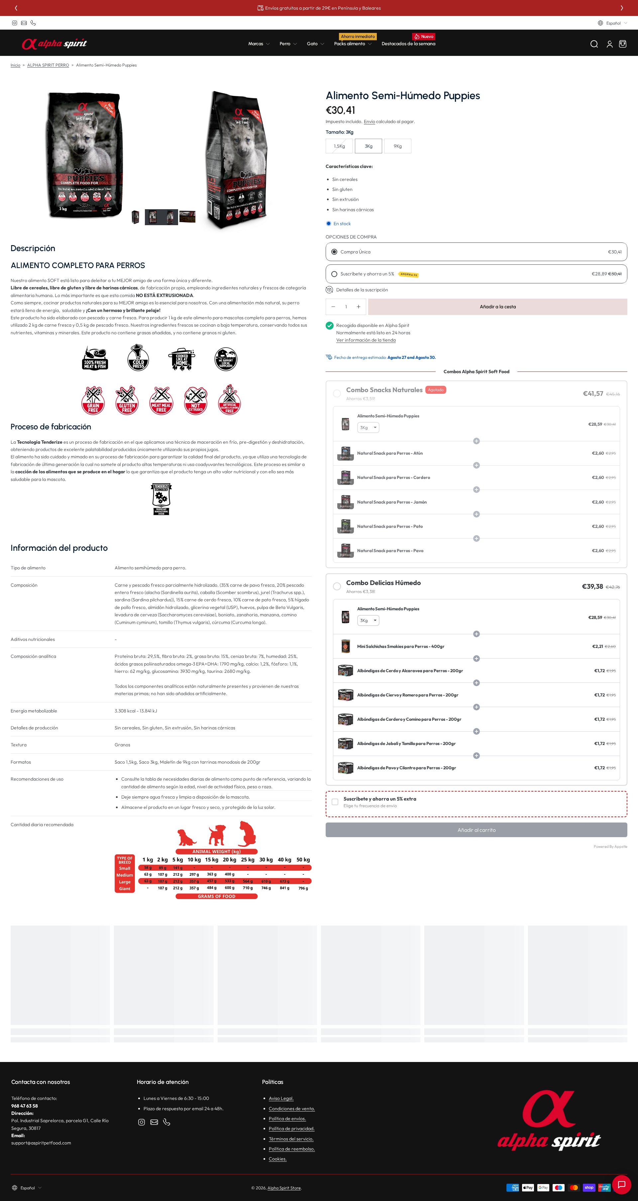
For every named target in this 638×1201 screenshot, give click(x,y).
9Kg (398, 146)
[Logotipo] (54, 44)
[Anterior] (16, 8)
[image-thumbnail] (136, 217)
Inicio (15, 65)
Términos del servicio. (291, 1139)
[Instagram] (15, 23)
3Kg (368, 146)
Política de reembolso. (292, 1149)
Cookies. (278, 1159)
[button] (612, 23)
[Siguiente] (622, 8)
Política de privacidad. (292, 1128)
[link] (261, 44)
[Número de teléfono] (33, 23)
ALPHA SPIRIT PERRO (48, 65)
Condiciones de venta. (292, 1109)
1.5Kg (339, 146)
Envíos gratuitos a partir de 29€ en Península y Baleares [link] (323, 8)
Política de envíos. (287, 1119)
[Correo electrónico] (24, 23)
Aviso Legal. (281, 1098)
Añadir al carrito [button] (477, 829)
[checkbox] (476, 804)
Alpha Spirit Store (284, 1187)
